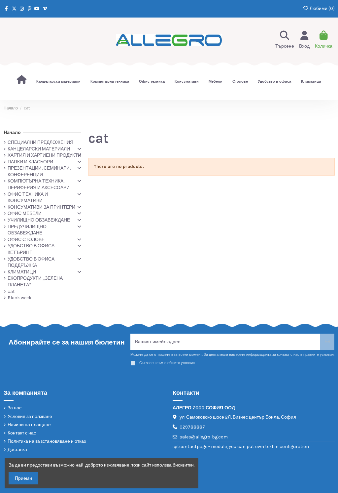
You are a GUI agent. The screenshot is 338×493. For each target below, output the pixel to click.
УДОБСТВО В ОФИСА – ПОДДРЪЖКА (33, 262)
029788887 (192, 427)
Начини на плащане (29, 425)
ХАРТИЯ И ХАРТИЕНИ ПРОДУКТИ (44, 155)
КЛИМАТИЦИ (22, 272)
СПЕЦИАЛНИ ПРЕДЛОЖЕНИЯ (40, 142)
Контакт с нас (22, 433)
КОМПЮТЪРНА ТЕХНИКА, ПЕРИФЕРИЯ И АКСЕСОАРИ (39, 184)
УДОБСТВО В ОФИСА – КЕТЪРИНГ (33, 249)
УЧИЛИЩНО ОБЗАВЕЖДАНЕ (39, 220)
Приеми (23, 478)
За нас (14, 408)
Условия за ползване (30, 416)
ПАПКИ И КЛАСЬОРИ (30, 162)
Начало (12, 132)
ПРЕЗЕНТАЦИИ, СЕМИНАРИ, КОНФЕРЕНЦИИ (39, 171)
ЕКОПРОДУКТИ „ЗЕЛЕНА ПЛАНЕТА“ (35, 281)
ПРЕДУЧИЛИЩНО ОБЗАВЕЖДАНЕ (27, 230)
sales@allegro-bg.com (204, 437)
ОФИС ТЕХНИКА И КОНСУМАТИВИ (28, 197)
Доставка (17, 449)
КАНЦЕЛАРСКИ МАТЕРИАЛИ (39, 149)
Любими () (322, 8)
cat (11, 291)
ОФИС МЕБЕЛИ (25, 213)
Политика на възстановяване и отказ (47, 441)
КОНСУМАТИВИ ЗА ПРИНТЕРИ (41, 207)
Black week (19, 298)
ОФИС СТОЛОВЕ (26, 239)
